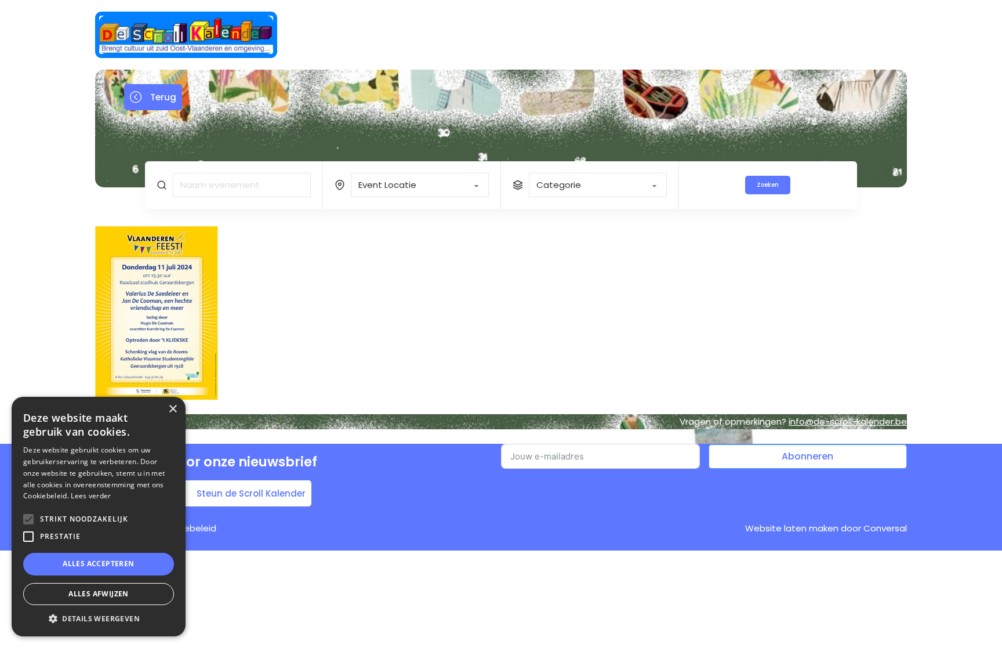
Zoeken (768, 184)
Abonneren (807, 456)
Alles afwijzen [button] (98, 594)
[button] (98, 619)
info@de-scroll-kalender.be (848, 421)
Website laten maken (791, 528)
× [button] (172, 409)
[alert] (99, 516)
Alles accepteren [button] (98, 564)
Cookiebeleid (187, 528)
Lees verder (91, 496)
